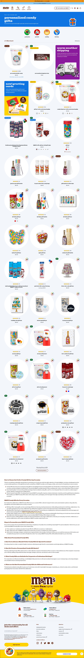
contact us (38, 635)
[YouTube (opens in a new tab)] (48, 643)
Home (5, 14)
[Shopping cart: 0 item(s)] (80, 8)
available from (52, 609)
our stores (61, 627)
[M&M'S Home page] (6, 8)
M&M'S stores (33, 609)
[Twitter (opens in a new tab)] (45, 643)
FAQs (37, 631)
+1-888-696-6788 (27, 615)
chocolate (12, 14)
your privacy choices (41, 637)
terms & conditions (40, 629)
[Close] (81, 653)
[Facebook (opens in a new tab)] (41, 643)
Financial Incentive (16, 638)
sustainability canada (63, 633)
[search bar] (72, 8)
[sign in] (77, 8)
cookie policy (31, 653)
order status (39, 633)
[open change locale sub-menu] (75, 8)
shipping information (41, 627)
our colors (61, 635)
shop (8, 14)
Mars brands (23, 637)
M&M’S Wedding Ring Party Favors (32, 511)
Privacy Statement (8, 639)
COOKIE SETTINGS (67, 653)
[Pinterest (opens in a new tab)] (52, 643)
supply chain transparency (65, 629)
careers (60, 631)
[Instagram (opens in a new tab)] (37, 643)
